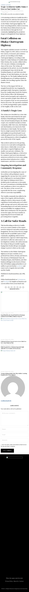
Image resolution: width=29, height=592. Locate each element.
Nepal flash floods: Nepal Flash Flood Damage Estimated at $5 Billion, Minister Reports (13, 315)
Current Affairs (6, 4)
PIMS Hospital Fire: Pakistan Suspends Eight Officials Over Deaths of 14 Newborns (12, 347)
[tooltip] (6, 287)
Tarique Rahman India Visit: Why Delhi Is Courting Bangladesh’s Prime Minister (14, 374)
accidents (20, 266)
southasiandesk (19, 11)
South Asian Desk (23, 588)
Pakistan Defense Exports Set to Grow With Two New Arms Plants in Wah (13, 342)
